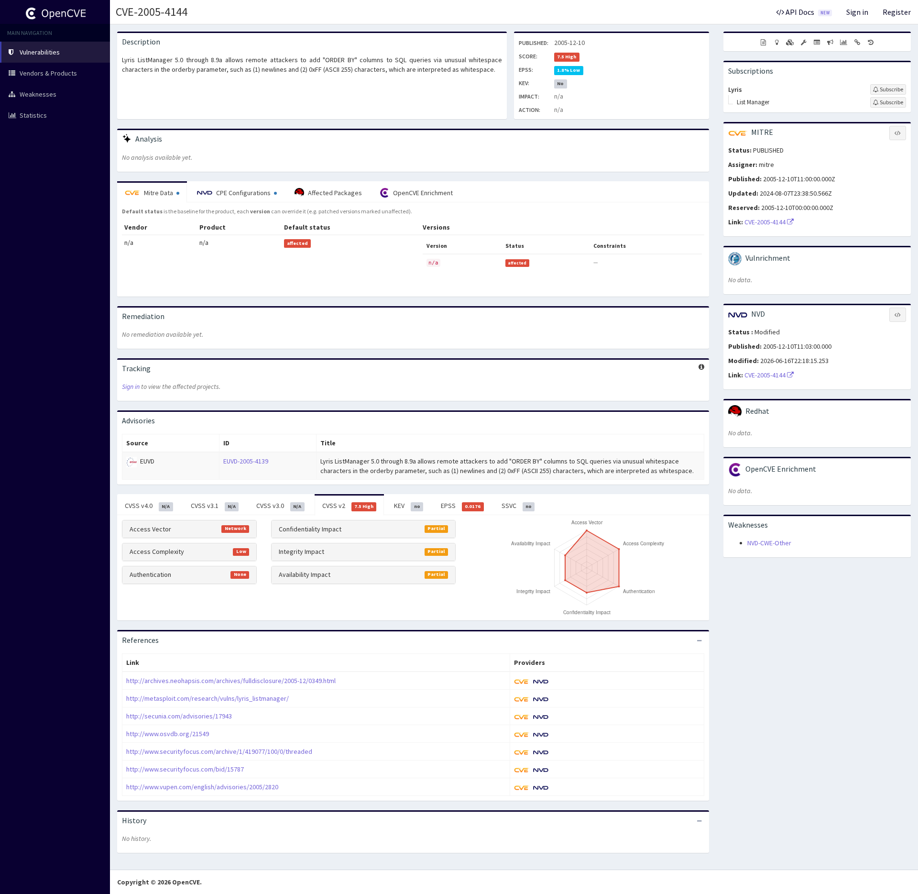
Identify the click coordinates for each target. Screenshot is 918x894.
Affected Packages (334, 192)
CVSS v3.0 (278, 505)
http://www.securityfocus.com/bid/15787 (185, 769)
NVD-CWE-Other (769, 543)
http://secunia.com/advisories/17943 (179, 716)
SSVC (517, 505)
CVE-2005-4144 (151, 11)
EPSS (461, 505)
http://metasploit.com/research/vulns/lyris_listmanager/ (207, 698)
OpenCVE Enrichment (422, 192)
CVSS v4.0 (147, 505)
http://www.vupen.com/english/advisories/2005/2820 (202, 787)
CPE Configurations (243, 192)
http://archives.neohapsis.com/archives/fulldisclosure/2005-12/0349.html (231, 680)
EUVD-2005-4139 (245, 461)
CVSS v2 (347, 505)
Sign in (857, 12)
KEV (407, 505)
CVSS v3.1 (213, 505)
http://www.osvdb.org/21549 (167, 733)
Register (897, 12)
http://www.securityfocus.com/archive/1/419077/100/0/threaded (219, 751)
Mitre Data (158, 192)
